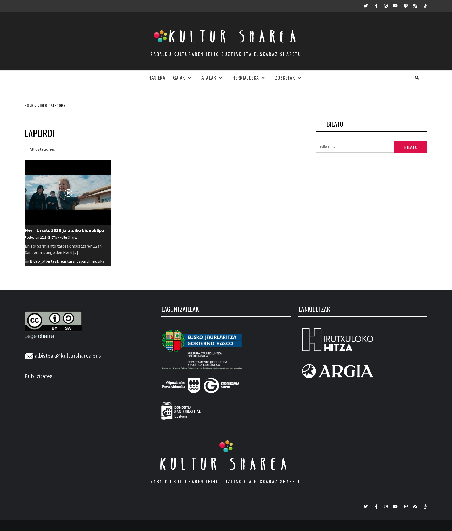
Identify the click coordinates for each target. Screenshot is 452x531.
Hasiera (157, 77)
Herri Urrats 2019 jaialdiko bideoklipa (64, 230)
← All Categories (40, 149)
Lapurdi (83, 261)
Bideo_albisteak (44, 261)
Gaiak (179, 77)
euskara (68, 261)
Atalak (208, 77)
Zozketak (285, 77)
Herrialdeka (246, 77)
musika (98, 261)
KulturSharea (69, 237)
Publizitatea (39, 376)
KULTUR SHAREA (226, 463)
